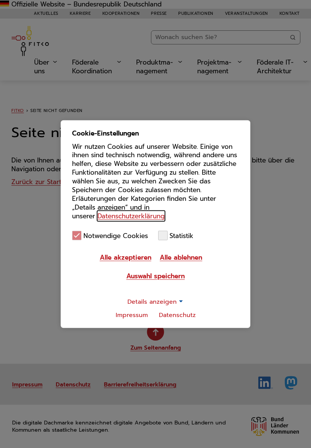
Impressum (132, 315)
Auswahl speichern (155, 276)
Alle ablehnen (181, 257)
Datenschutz (177, 315)
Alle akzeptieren (125, 257)
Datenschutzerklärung (131, 216)
